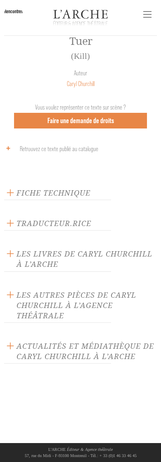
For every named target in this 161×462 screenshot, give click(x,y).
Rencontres (13, 11)
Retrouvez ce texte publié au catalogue (59, 148)
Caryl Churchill (81, 83)
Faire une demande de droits (80, 120)
